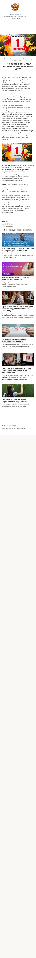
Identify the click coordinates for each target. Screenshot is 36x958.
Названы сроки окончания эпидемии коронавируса (14, 340)
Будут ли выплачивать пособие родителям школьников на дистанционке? (16, 370)
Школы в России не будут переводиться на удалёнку (14, 400)
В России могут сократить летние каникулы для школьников (18, 249)
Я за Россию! (15, 14)
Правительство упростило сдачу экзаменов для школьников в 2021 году (17, 308)
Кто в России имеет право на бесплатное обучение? (15, 278)
